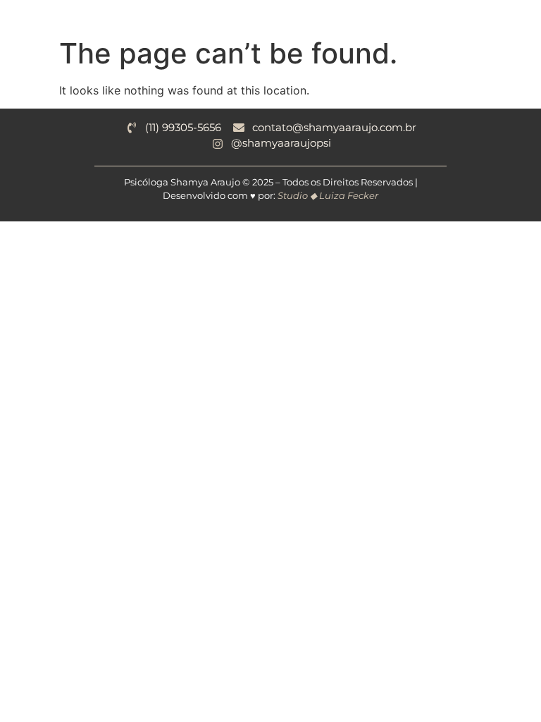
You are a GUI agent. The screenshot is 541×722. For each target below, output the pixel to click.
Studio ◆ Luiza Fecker (328, 195)
